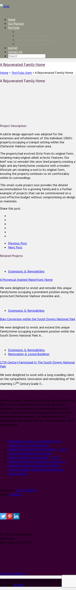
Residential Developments (33, 44)
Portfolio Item (22, 73)
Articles (18, 585)
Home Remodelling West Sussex (30, 453)
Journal (12, 48)
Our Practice (16, 23)
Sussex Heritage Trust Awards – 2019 (33, 457)
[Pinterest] (9, 516)
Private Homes (25, 32)
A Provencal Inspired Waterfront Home (26, 280)
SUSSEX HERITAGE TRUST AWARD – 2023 (37, 449)
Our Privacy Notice (12, 573)
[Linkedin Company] (16, 516)
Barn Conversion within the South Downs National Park (37, 319)
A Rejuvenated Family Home (22, 64)
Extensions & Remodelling (33, 36)
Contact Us (15, 52)
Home (11, 19)
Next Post (15, 247)
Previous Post (17, 243)
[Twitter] (3, 516)
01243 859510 (26, 490)
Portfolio (13, 28)
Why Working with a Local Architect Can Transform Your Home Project (34, 443)
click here (15, 494)
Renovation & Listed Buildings (35, 40)
